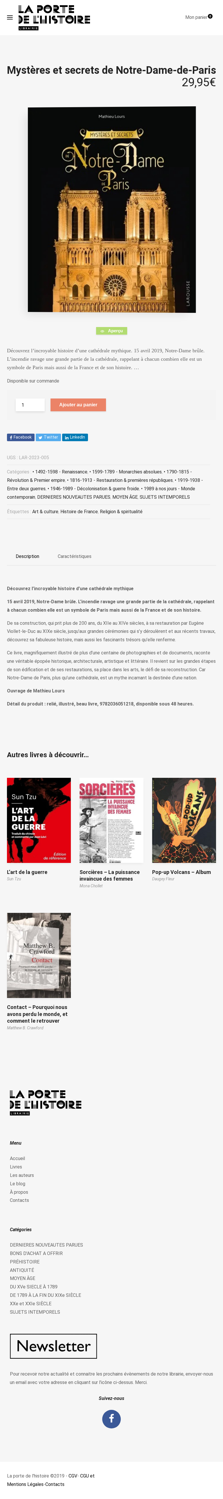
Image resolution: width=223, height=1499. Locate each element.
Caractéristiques (74, 556)
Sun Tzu (14, 879)
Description (27, 556)
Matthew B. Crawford (25, 1028)
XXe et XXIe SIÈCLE (30, 1303)
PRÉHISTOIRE (24, 1262)
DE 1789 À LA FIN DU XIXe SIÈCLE (45, 1295)
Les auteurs (22, 1175)
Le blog (17, 1183)
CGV (73, 1476)
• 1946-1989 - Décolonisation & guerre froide (93, 488)
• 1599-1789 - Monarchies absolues (125, 472)
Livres (16, 1167)
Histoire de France (79, 511)
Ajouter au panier (78, 404)
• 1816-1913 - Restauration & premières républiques (120, 480)
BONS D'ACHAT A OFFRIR (36, 1253)
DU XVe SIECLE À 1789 (33, 1287)
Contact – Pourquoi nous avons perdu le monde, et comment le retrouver (37, 1014)
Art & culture (45, 511)
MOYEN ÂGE (125, 497)
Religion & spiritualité (121, 511)
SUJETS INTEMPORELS (165, 497)
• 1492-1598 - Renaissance (60, 472)
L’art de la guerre (27, 872)
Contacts (19, 1200)
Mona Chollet (91, 886)
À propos (19, 1192)
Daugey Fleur (163, 879)
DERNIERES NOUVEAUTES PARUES (73, 497)
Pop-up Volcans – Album (181, 872)
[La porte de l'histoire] (57, 17)
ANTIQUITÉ (22, 1270)
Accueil (17, 1158)
